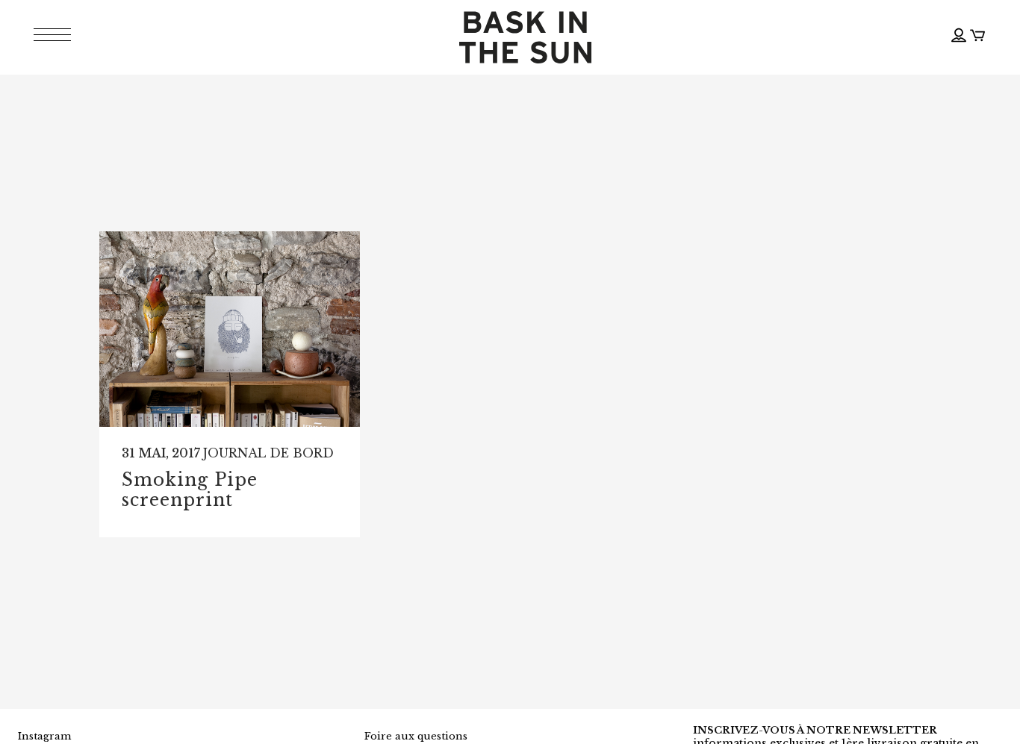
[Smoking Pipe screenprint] (229, 329)
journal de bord (268, 453)
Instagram (44, 736)
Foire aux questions (415, 736)
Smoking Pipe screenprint (190, 490)
